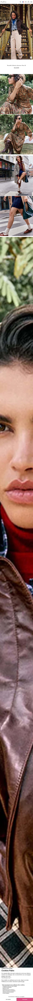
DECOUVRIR (16, 67)
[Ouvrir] (31, 2)
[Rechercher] (20, 2)
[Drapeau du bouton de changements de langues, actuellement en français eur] (23, 2)
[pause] (31, 58)
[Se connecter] (26, 2)
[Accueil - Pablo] (3, 2)
